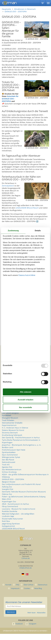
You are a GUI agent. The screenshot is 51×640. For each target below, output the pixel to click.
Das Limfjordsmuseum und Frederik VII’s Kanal (21, 484)
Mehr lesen (31, 613)
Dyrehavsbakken (9, 452)
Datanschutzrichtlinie (26, 275)
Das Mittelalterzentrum (11, 469)
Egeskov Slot (7, 467)
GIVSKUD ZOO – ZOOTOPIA (13, 479)
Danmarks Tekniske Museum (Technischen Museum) (24, 491)
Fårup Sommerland (10, 506)
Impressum (15, 588)
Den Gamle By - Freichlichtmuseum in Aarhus (21, 437)
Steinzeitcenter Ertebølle (12, 423)
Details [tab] (38, 230)
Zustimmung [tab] (13, 230)
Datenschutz (42, 585)
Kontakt (8, 585)
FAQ (17, 585)
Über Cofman (28, 585)
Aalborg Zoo (7, 487)
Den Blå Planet (8, 459)
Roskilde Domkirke (9, 511)
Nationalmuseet (8, 462)
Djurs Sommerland (10, 455)
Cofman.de (26, 558)
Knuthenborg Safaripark (12, 435)
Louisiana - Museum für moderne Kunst (18, 509)
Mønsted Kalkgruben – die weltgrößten (18, 514)
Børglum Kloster (8, 482)
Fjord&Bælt (6, 415)
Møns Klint (6, 499)
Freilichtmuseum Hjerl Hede (13, 450)
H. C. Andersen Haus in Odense (15, 428)
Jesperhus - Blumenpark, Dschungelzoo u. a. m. (21, 445)
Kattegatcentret (8, 526)
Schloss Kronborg (9, 472)
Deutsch (23, 574)
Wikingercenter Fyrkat (11, 457)
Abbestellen (41, 613)
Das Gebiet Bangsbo (10, 413)
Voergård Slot (7, 489)
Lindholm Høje (8, 516)
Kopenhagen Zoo (9, 501)
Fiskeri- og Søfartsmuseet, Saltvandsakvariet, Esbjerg (23, 496)
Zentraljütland (8, 185)
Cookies (27, 588)
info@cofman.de (25, 568)
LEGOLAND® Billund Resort (27, 208)
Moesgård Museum (10, 418)
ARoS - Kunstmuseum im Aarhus (15, 504)
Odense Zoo (7, 494)
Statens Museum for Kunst (13, 430)
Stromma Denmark (10, 432)
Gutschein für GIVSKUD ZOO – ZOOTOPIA (10, 98)
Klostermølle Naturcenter (12, 519)
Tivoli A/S (6, 464)
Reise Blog (38, 588)
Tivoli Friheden (8, 420)
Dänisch (27, 574)
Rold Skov (6, 521)
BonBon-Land (7, 447)
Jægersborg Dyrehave (11, 523)
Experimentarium (9, 425)
